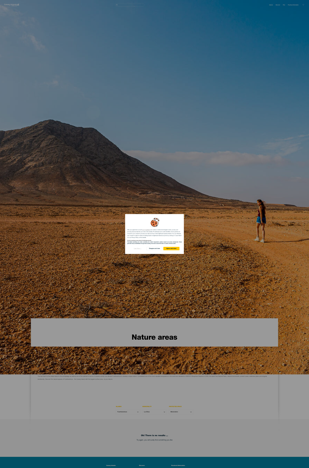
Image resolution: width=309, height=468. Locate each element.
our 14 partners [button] (146, 230)
